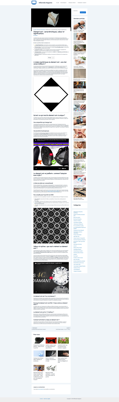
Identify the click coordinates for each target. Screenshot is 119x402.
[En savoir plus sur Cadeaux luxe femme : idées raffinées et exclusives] (38, 353)
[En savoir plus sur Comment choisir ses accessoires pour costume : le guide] (63, 340)
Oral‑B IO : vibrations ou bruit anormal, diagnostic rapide (79, 186)
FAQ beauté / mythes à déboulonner (78, 232)
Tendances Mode (77, 267)
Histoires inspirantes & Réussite (79, 239)
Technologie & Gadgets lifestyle (79, 266)
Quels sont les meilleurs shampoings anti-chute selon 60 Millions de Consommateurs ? (80, 172)
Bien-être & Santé (77, 217)
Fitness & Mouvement (77, 234)
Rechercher (75, 10)
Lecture (75, 245)
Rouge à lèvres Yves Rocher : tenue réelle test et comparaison (80, 140)
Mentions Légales (47, 398)
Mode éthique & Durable (78, 251)
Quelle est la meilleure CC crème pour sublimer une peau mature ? (80, 150)
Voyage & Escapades (77, 271)
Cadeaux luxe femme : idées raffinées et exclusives (38, 359)
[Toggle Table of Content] (53, 58)
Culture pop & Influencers (78, 224)
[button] (66, 3)
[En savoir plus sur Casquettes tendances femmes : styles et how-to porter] (38, 340)
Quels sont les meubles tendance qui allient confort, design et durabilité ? (80, 53)
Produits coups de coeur (78, 257)
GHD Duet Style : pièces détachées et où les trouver (79, 199)
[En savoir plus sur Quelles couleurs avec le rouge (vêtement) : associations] (51, 340)
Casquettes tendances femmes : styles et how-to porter (38, 346)
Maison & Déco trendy (78, 247)
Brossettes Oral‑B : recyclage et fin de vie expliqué (80, 80)
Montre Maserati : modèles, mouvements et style (51, 359)
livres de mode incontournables (53, 191)
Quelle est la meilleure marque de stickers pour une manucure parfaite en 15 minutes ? (80, 113)
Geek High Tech (76, 236)
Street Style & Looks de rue (79, 262)
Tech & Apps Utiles (77, 264)
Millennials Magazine (45, 3)
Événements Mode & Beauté (79, 230)
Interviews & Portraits (78, 244)
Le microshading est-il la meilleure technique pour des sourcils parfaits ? (79, 42)
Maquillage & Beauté (77, 249)
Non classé (76, 256)
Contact (41, 398)
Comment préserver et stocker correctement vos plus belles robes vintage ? (79, 102)
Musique (75, 254)
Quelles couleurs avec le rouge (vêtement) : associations (51, 346)
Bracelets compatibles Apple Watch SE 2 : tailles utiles (79, 31)
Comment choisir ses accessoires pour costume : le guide (62, 346)
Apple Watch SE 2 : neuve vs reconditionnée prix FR (79, 127)
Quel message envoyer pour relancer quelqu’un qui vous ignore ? (79, 90)
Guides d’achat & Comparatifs (79, 238)
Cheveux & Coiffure (77, 220)
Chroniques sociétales (78, 222)
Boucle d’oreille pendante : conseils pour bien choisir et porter (50, 374)
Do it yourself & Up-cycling (78, 225)
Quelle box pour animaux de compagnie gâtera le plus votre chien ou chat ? (79, 161)
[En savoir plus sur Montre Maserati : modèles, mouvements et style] (51, 353)
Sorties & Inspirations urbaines (79, 261)
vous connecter (41, 389)
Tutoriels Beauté (77, 269)
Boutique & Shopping (77, 219)
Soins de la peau (76, 259)
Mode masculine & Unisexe (78, 252)
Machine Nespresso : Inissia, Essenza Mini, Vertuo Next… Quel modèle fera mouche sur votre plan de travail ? (38, 376)
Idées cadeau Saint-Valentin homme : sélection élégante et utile (63, 360)
